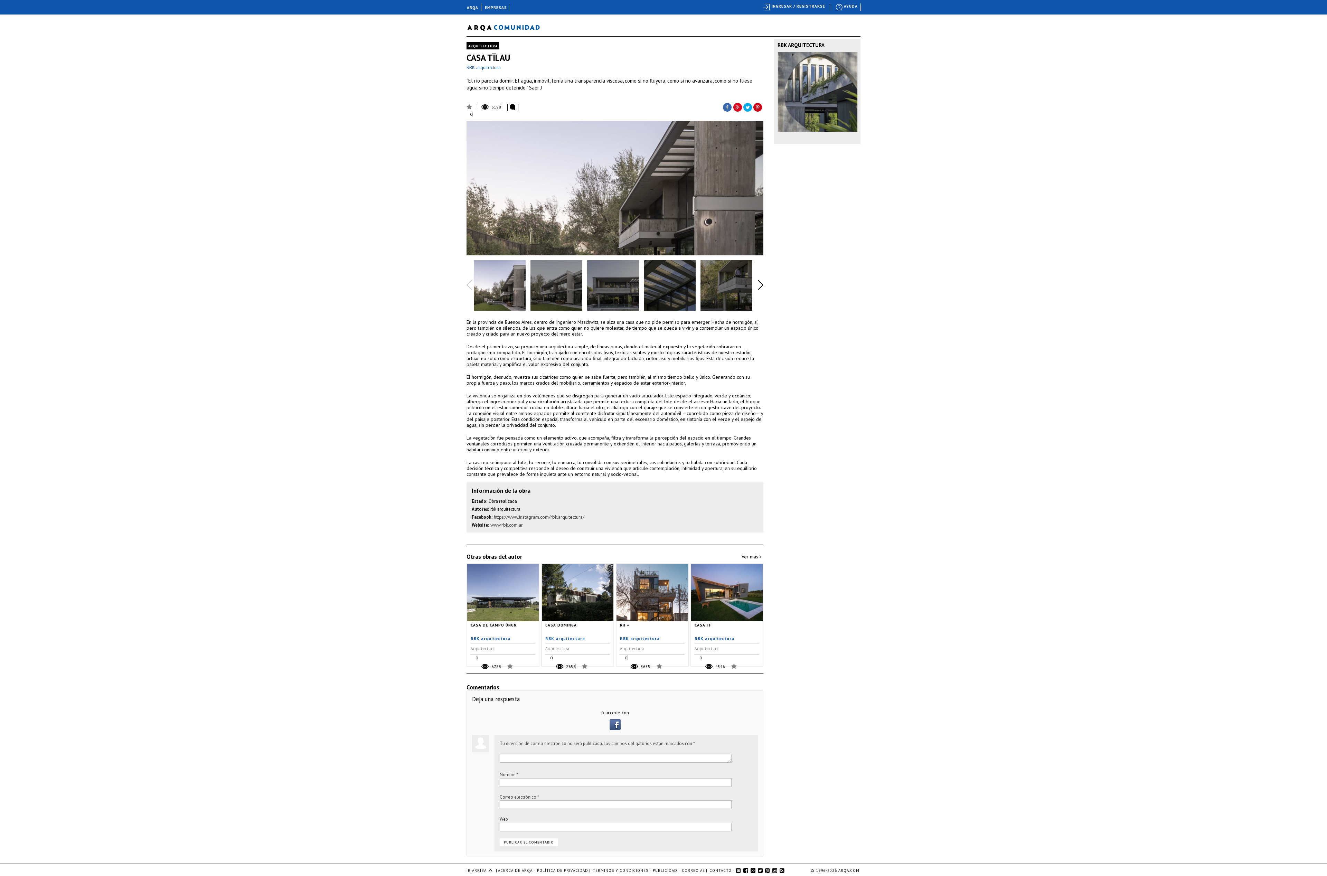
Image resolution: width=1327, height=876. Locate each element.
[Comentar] (512, 107)
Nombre (509, 775)
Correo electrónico (519, 797)
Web (504, 819)
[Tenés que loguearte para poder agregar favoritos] (468, 106)
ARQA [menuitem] (472, 7)
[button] (615, 728)
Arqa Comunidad (509, 27)
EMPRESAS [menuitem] (496, 7)
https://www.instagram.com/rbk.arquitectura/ (539, 517)
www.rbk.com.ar (506, 525)
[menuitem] (847, 7)
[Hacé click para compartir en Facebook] (727, 107)
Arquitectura (483, 46)
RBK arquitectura (484, 67)
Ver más (751, 557)
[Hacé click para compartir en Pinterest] (758, 107)
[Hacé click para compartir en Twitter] (748, 107)
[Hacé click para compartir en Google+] (737, 107)
